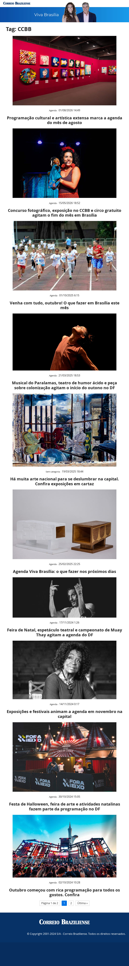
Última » (82, 903)
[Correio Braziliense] (64, 922)
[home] (16, 3)
